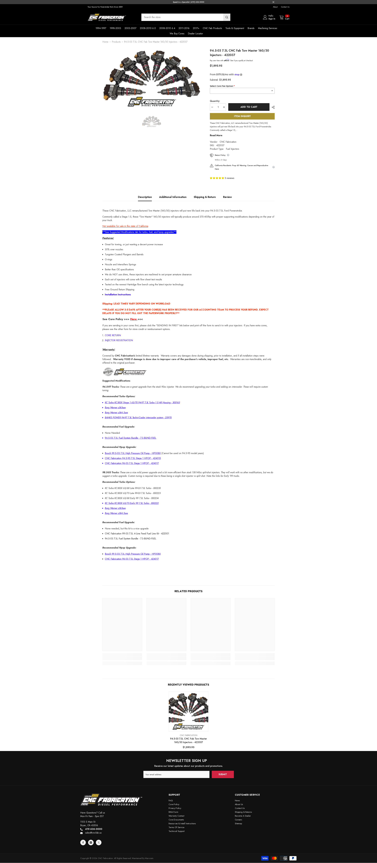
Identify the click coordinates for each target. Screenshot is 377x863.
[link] (122, 658)
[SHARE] (272, 107)
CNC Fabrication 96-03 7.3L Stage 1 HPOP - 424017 (132, 463)
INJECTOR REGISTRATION (119, 340)
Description (145, 197)
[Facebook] (83, 842)
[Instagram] (91, 842)
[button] (217, 178)
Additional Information (172, 197)
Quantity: (215, 101)
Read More (216, 135)
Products (116, 41)
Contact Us (285, 7)
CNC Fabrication (228, 142)
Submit (223, 774)
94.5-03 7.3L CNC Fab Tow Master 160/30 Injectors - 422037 (188, 740)
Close (273, 2)
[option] (151, 78)
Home (105, 41)
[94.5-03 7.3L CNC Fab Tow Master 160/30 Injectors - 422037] (188, 711)
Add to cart (248, 107)
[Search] (185, 17)
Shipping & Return (205, 197)
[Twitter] (98, 842)
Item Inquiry (242, 116)
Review (227, 197)
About (275, 7)
